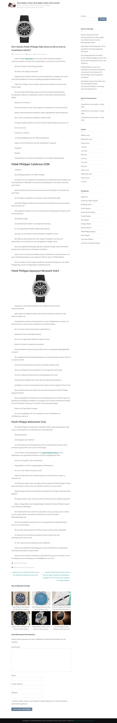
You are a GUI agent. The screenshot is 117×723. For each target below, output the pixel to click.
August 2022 (85, 178)
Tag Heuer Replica (87, 239)
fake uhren (17, 567)
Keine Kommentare (41, 54)
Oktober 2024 (85, 135)
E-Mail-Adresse (17, 684)
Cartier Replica (86, 208)
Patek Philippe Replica (20, 563)
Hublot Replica (86, 216)
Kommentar (16, 647)
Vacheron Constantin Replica (90, 243)
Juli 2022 (84, 181)
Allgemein (84, 197)
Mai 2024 (84, 154)
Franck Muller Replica (88, 212)
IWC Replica (85, 220)
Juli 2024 (84, 147)
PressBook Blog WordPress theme (84, 720)
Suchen (83, 16)
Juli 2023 (84, 158)
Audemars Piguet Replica (89, 201)
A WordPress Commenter (89, 117)
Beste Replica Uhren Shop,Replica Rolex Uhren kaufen (38, 3)
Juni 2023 (84, 162)
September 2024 (86, 139)
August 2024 (85, 143)
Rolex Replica (85, 235)
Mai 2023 (84, 166)
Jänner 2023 (85, 170)
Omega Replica (86, 224)
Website (14, 692)
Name (14, 675)
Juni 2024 (84, 151)
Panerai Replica (86, 228)
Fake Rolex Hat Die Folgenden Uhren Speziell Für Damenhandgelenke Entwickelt (93, 49)
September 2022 (86, 174)
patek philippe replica (50, 453)
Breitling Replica (86, 204)
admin (30, 54)
